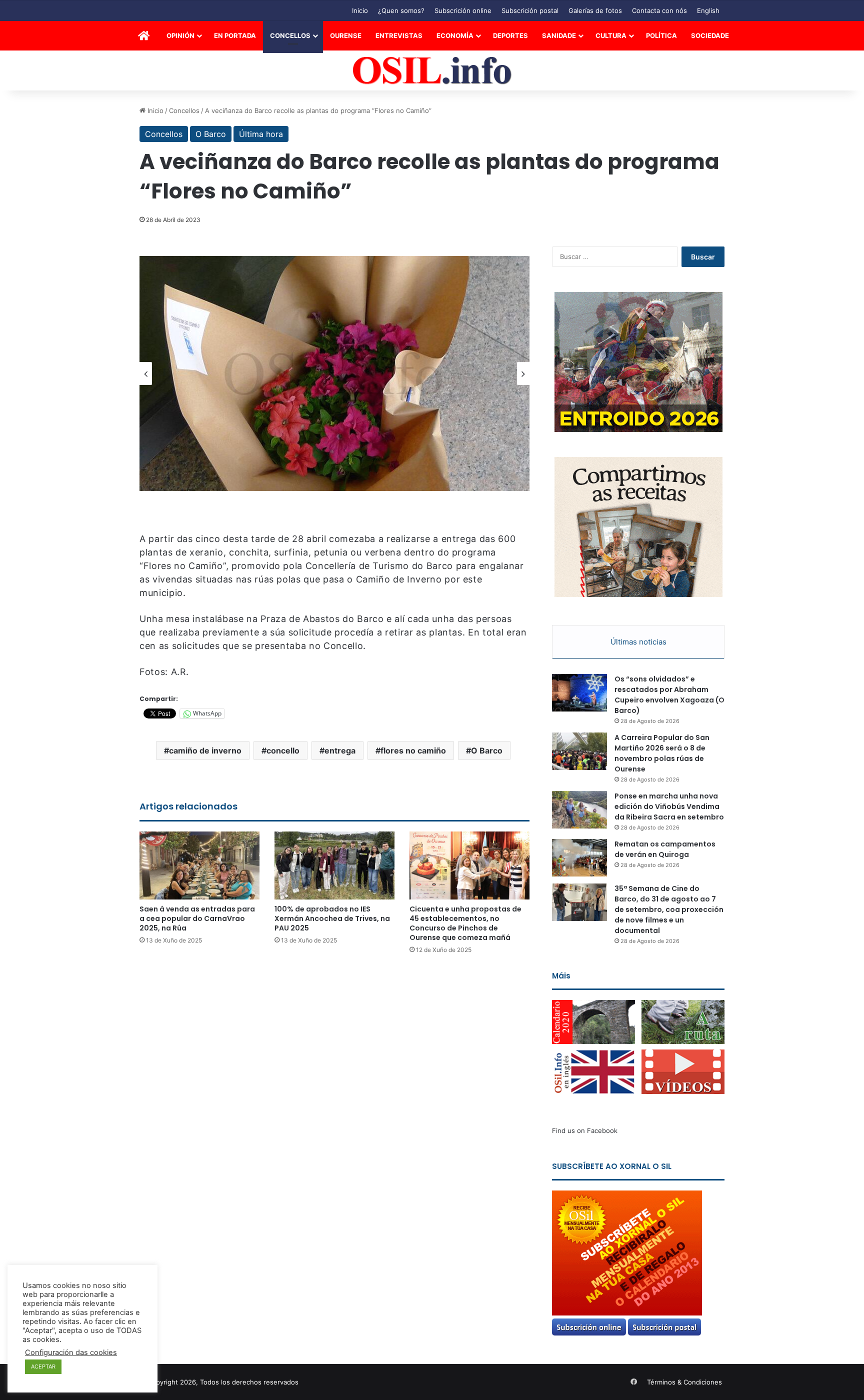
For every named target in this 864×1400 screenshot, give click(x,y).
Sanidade (559, 36)
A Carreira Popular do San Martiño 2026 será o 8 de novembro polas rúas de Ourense (662, 753)
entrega (340, 751)
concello (283, 751)
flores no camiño (413, 751)
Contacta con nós (659, 10)
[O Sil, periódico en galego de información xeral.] (432, 70)
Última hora (261, 134)
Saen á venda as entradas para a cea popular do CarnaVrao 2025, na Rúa (197, 918)
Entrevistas (399, 36)
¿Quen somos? (401, 10)
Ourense (346, 36)
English (708, 10)
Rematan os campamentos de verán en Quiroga (665, 849)
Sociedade (710, 36)
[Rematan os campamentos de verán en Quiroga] (579, 857)
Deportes (510, 36)
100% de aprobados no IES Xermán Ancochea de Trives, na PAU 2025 (332, 918)
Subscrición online (463, 10)
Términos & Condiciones (684, 1382)
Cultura (611, 36)
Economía (455, 36)
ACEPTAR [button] (43, 1366)
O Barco (211, 134)
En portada (235, 36)
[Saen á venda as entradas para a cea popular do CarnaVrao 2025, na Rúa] (200, 865)
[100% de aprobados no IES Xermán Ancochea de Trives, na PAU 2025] (334, 865)
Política (661, 36)
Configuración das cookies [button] (71, 1352)
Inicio (360, 10)
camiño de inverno (205, 751)
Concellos (290, 36)
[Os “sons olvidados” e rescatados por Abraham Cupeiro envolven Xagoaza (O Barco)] (579, 693)
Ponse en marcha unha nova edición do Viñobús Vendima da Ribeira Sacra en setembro (669, 806)
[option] (335, 373)
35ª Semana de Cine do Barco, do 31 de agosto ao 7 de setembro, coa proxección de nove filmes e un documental (669, 910)
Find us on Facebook (585, 1130)
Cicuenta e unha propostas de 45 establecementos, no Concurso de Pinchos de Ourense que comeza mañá (466, 923)
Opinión (180, 36)
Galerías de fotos (595, 10)
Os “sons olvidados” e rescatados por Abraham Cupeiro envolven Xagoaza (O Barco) (669, 695)
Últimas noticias (638, 641)
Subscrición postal (530, 10)
